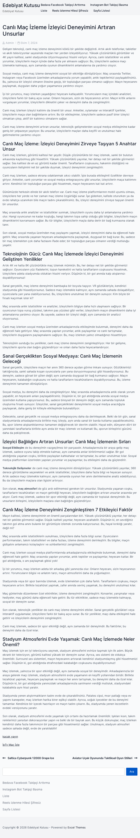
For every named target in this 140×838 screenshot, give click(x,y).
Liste (44, 10)
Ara (132, 771)
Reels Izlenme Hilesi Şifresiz (70, 10)
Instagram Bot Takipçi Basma (109, 4)
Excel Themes (77, 827)
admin (10, 43)
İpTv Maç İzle (11, 744)
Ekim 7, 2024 (29, 43)
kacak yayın (10, 736)
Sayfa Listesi (101, 10)
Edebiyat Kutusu (21, 5)
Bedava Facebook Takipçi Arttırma (63, 4)
